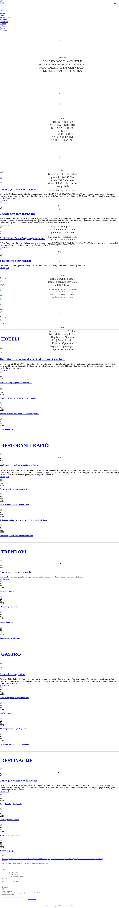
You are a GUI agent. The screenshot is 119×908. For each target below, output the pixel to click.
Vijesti (2, 13)
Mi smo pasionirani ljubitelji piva (13, 729)
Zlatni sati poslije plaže (9, 607)
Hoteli (2, 15)
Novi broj (4, 278)
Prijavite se (32, 899)
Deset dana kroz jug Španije (11, 804)
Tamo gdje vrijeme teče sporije (18, 189)
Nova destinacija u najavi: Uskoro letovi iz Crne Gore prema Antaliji (84, 859)
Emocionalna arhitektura (10, 638)
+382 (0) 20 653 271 (8, 863)
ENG (114, 4)
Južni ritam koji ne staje (9, 835)
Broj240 (2, 285)
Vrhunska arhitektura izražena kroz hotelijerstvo (19, 414)
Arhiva (2, 28)
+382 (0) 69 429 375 (20, 863)
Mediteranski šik (6, 622)
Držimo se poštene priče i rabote (19, 465)
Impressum (4, 30)
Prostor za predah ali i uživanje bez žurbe (16, 536)
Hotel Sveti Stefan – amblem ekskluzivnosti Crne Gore (32, 359)
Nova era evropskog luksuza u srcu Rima (16, 383)
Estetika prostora (7, 591)
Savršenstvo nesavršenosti (15, 260)
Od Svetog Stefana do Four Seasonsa (14, 744)
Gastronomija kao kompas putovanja (14, 698)
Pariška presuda (6, 713)
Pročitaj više (4, 200)
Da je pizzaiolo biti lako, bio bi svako (14, 505)
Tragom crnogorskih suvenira (17, 213)
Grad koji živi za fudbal (9, 820)
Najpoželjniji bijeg (7, 851)
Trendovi (3, 20)
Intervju (3, 24)
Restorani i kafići (6, 17)
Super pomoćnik (6, 429)
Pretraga (46, 859)
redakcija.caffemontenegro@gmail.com (37, 863)
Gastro (26, 859)
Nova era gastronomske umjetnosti (13, 489)
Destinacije (4, 22)
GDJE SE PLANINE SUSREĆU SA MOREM (18, 398)
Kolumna (3, 26)
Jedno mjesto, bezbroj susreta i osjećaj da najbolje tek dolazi (23, 520)
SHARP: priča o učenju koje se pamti (22, 238)
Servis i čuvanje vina (12, 674)
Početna (4, 859)
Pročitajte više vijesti (7, 270)
